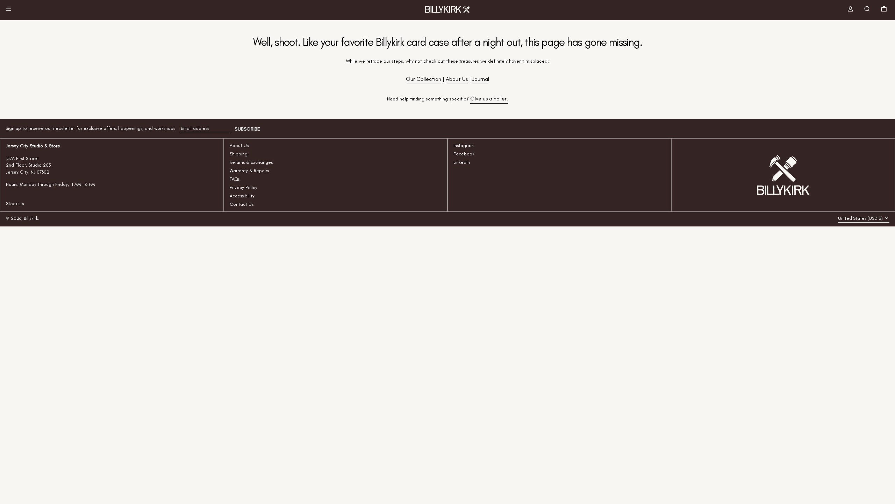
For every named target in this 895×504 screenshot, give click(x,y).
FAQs (234, 179)
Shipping (239, 153)
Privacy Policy (243, 187)
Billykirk (31, 218)
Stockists (15, 203)
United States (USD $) (861, 218)
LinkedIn (461, 162)
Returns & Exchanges (251, 162)
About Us (457, 79)
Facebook (463, 153)
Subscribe (247, 129)
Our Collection (423, 79)
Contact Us (241, 204)
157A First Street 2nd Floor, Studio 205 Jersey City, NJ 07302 (28, 165)
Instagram (463, 145)
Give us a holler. (489, 98)
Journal (480, 79)
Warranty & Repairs (249, 170)
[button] (868, 10)
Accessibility (242, 195)
